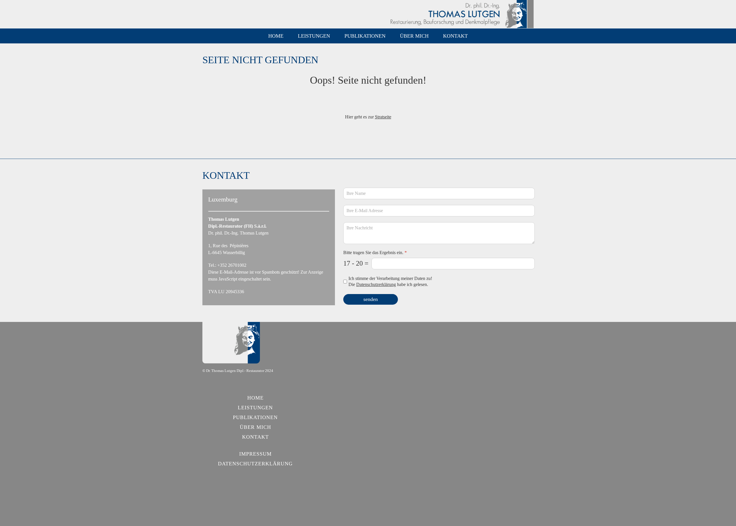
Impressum (255, 454)
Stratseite (383, 116)
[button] (314, 36)
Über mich (414, 36)
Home (275, 36)
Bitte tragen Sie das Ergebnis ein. (375, 252)
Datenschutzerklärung (376, 284)
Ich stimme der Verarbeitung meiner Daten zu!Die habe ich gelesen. (390, 281)
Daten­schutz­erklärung (255, 464)
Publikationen (365, 36)
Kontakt (455, 36)
